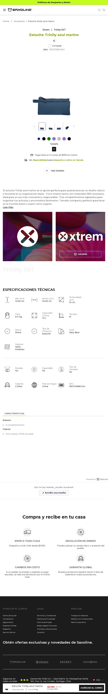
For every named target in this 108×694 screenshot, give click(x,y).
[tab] (14, 413)
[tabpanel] (54, 441)
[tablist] (54, 413)
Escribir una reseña (57, 493)
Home (6, 21)
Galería (82, 254)
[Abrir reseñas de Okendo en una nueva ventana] (97, 479)
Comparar (57, 46)
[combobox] (98, 680)
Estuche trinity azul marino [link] (41, 21)
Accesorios (19, 21)
